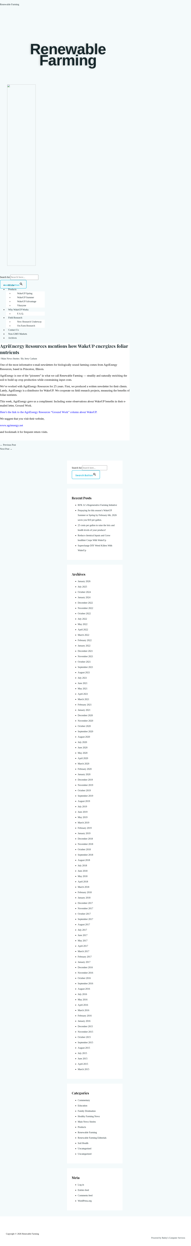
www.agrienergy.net (11, 425)
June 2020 (82, 747)
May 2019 (82, 817)
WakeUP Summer (25, 297)
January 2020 (84, 774)
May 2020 (82, 753)
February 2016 (85, 1015)
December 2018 (85, 838)
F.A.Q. (20, 313)
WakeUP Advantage (26, 301)
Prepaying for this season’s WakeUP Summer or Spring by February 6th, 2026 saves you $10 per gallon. (97, 515)
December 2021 (85, 651)
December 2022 (85, 602)
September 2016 (85, 983)
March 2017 (83, 951)
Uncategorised (84, 1148)
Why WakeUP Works (18, 309)
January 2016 (84, 1021)
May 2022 (82, 624)
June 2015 (82, 1058)
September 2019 (85, 796)
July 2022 (82, 619)
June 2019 (82, 812)
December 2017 (85, 903)
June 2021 (82, 683)
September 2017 (85, 919)
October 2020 (84, 726)
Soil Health (83, 1143)
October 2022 (84, 613)
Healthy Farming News (89, 1116)
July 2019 (82, 806)
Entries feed (83, 1190)
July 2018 (82, 865)
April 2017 (83, 946)
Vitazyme (21, 305)
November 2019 (85, 785)
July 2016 (82, 994)
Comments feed (85, 1195)
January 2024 (84, 597)
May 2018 (82, 876)
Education (82, 1105)
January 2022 (84, 645)
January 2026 (84, 581)
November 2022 (85, 608)
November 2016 (85, 972)
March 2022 (83, 635)
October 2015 (84, 1037)
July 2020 (82, 742)
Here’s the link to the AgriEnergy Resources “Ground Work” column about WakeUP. (48, 412)
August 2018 (84, 860)
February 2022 (85, 640)
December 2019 (85, 779)
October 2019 (84, 790)
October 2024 (84, 592)
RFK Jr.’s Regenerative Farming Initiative (97, 505)
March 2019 (83, 822)
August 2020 (84, 737)
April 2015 (83, 1064)
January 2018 (84, 897)
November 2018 (85, 844)
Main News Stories (10, 358)
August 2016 (84, 989)
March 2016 (83, 1010)
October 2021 (84, 661)
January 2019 (84, 833)
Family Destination (87, 1111)
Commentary (84, 1100)
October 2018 (84, 849)
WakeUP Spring (24, 293)
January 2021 (84, 710)
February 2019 (85, 828)
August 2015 (84, 1048)
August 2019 (84, 801)
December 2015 (85, 1026)
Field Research (15, 317)
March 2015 (83, 1069)
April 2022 (83, 629)
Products (12, 289)
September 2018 (85, 855)
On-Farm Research (26, 325)
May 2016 (82, 999)
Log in (81, 1184)
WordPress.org (85, 1201)
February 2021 (85, 704)
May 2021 (82, 688)
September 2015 (85, 1042)
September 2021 (85, 667)
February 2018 (85, 892)
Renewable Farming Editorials (92, 1138)
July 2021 (82, 678)
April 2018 (83, 881)
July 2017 (82, 930)
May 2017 (82, 940)
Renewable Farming (9, 4)
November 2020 (85, 720)
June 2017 (82, 935)
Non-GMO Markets (17, 334)
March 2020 (83, 763)
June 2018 (82, 871)
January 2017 (84, 962)
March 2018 (83, 887)
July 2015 (82, 1053)
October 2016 (84, 978)
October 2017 (84, 913)
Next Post (6, 449)
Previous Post (8, 445)
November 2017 (85, 908)
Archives (12, 338)
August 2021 (84, 672)
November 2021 (85, 656)
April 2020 (83, 758)
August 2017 (84, 924)
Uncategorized (84, 1154)
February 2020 (85, 769)
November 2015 (85, 1031)
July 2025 (82, 586)
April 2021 (83, 694)
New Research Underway (29, 321)
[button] (98, 289)
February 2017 (85, 956)
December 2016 (85, 967)
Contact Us (13, 330)
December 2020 (85, 715)
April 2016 (83, 1005)
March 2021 (83, 699)
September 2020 (85, 731)
